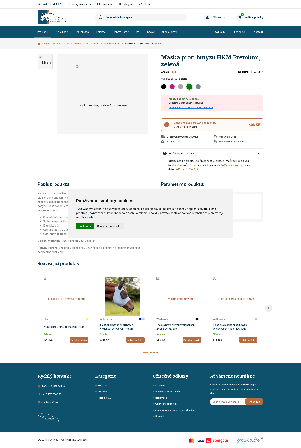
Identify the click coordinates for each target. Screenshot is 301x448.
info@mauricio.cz (81, 4)
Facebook (107, 4)
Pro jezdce (61, 32)
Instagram (127, 4)
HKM (173, 72)
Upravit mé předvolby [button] (109, 225)
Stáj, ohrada (82, 32)
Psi (138, 32)
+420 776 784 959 (52, 4)
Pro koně (42, 32)
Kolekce (101, 32)
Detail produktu (79, 339)
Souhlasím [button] (85, 225)
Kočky (151, 32)
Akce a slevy (169, 32)
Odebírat (254, 401)
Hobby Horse (121, 32)
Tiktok (146, 4)
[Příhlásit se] (208, 12)
